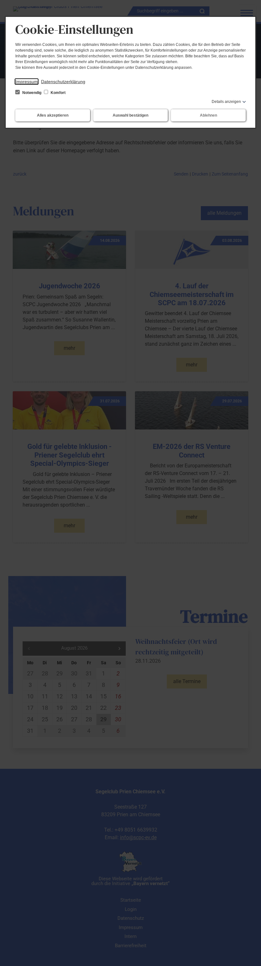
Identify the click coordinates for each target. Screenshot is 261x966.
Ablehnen (208, 115)
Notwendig (31, 92)
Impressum (26, 81)
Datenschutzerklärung (63, 81)
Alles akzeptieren (52, 115)
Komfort (58, 92)
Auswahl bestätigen (130, 115)
